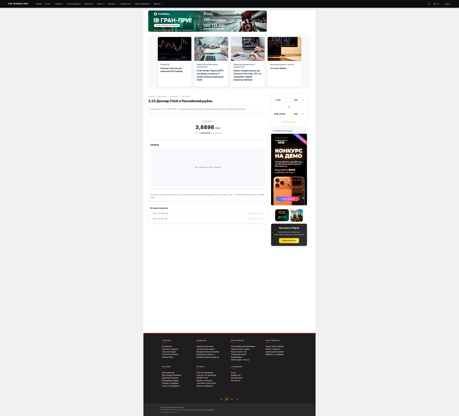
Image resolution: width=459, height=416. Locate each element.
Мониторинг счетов (240, 360)
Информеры (236, 357)
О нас (47, 4)
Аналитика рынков (204, 346)
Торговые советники (206, 383)
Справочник (125, 4)
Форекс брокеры (142, 4)
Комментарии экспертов (207, 357)
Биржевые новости (205, 354)
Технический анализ (205, 349)
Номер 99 (164, 64)
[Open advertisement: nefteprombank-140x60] (282, 215)
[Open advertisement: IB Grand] (207, 21)
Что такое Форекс (278, 68)
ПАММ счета (202, 378)
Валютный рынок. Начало (282, 64)
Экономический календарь (243, 346)
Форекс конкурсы (204, 380)
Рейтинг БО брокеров (206, 375)
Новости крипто (272, 349)
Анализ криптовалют (274, 352)
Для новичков (168, 372)
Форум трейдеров (204, 386)
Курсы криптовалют (274, 346)
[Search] (428, 3)
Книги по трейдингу (171, 386)
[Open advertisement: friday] (289, 169)
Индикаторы (167, 357)
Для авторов (237, 378)
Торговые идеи (169, 352)
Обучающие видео (170, 380)
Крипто (100, 4)
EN (221, 399)
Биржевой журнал (170, 378)
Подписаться (289, 241)
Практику (88, 4)
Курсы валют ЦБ (238, 352)
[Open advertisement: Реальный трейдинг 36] (296, 215)
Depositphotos (208, 410)
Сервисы (58, 4)
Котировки (167, 346)
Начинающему (73, 4)
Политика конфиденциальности (172, 407)
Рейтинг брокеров (204, 372)
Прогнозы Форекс (170, 349)
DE (232, 399)
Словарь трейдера (170, 383)
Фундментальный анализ (207, 352)
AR (237, 399)
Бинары (111, 4)
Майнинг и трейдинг (274, 354)
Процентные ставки (240, 349)
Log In (447, 4)
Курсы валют (162, 96)
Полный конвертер (289, 122)
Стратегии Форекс (170, 354)
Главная (38, 4)
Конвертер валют (239, 354)
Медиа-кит (236, 375)
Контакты (235, 380)
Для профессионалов (171, 375)
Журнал (157, 4)
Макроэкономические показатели (207, 65)
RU (227, 399)
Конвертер (174, 96)
